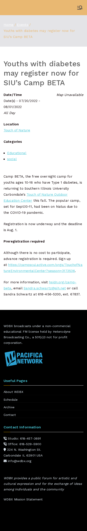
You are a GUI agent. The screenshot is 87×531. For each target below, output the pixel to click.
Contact (10, 415)
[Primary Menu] (79, 7)
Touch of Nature (17, 130)
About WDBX (13, 392)
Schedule (11, 399)
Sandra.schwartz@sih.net (45, 288)
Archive (9, 407)
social (12, 159)
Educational (17, 153)
